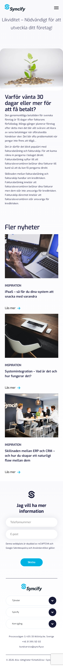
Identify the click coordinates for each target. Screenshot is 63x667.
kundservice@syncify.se (31, 646)
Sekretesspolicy (20, 548)
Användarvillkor (40, 548)
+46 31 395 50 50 (31, 641)
